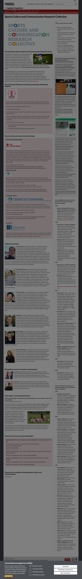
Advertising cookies (37, 572)
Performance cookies (38, 575)
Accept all (65, 566)
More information (65, 573)
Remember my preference (65, 569)
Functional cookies (37, 569)
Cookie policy (8, 576)
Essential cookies (37, 566)
